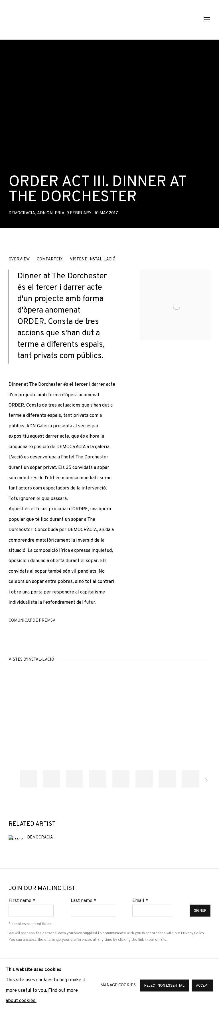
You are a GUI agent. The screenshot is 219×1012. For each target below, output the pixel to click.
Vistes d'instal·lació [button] (92, 259)
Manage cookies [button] (118, 985)
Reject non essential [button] (164, 986)
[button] (28, 778)
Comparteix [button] (50, 259)
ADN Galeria (46, 19)
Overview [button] (19, 259)
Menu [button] (206, 19)
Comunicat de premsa (32, 620)
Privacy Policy (192, 933)
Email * (140, 901)
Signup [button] (200, 911)
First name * (22, 901)
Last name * (83, 901)
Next (206, 781)
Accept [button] (202, 986)
